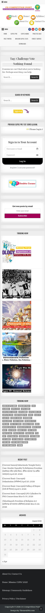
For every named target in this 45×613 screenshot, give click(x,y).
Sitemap (6, 590)
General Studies (28, 424)
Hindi (13, 16)
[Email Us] (36, 29)
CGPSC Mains (25, 34)
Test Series (6, 439)
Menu (5, 2)
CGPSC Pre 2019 (8, 415)
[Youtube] (33, 29)
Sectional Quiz (12, 436)
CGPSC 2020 (15, 409)
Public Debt (29, 433)
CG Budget (6, 409)
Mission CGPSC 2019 (9, 427)
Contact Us (40, 21)
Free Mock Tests (30, 421)
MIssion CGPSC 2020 (24, 427)
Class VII (37, 415)
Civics (31, 415)
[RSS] (39, 29)
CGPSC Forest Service (10, 412)
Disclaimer (21, 599)
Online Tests (22, 430)
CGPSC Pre (14, 34)
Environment (27, 418)
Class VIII (6, 418)
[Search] (43, 29)
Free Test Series (16, 424)
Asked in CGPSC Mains (9, 406)
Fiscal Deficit (7, 421)
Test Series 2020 (30, 439)
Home (26, 16)
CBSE (33, 406)
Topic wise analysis (9, 445)
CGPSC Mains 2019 (34, 412)
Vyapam (20, 445)
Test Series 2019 (17, 439)
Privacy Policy (8, 599)
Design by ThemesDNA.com (22, 610)
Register (13, 168)
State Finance (35, 436)
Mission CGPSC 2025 (21, 39)
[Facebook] (29, 29)
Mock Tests (36, 427)
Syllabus (40, 16)
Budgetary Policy (24, 406)
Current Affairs (16, 418)
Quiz (4, 436)
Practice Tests (19, 433)
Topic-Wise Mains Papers (19, 442)
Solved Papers (23, 436)
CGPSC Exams (25, 409)
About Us (23, 21)
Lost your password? (26, 168)
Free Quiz (6, 424)
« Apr (4, 561)
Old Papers (12, 430)
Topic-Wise (6, 442)
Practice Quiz (37, 34)
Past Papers (32, 430)
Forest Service (36, 39)
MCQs (37, 424)
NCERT (5, 430)
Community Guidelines (21, 590)
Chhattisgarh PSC (21, 415)
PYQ (37, 433)
